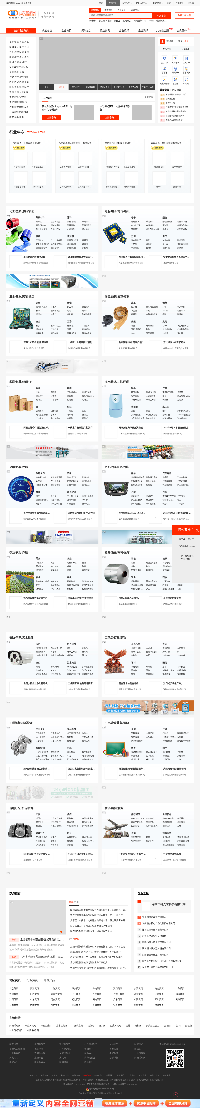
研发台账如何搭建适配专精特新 (134, 769)
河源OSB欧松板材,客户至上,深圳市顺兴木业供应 (47, 342)
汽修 (26, 77)
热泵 (16, 72)
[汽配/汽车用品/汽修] (116, 489)
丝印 (21, 62)
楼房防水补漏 (105, 21)
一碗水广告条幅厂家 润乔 (80, 427)
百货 (19, 97)
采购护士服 (168, 103)
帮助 (169, 3)
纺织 (16, 57)
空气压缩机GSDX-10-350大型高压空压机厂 (139, 513)
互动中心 (143, 3)
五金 (11, 52)
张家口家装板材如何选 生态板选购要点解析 (89, 769)
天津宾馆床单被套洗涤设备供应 (134, 427)
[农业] (20, 574)
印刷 (11, 62)
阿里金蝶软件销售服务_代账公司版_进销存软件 (46, 427)
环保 (26, 67)
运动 (26, 107)
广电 (11, 107)
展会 (16, 117)
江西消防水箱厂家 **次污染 (81, 513)
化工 (11, 42)
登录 (101, 3)
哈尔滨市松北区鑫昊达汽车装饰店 (177, 519)
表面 (26, 42)
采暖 (11, 72)
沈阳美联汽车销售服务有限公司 (36, 775)
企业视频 (124, 30)
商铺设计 (184, 49)
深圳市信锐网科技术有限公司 (175, 111)
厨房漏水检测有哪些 (128, 683)
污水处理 (23, 92)
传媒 (26, 112)
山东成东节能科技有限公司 (79, 689)
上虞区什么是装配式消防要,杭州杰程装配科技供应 (92, 342)
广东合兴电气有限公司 (172, 604)
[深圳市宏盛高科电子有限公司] (148, 628)
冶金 (16, 87)
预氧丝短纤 (168, 99)
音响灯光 (13, 112)
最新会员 (164, 90)
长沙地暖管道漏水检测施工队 (37, 513)
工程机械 (13, 102)
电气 (21, 47)
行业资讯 (105, 30)
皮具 (26, 57)
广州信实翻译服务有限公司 (174, 775)
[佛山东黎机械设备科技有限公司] (52, 287)
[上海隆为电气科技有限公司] (148, 543)
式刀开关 (126, 21)
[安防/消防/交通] (20, 659)
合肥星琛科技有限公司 (128, 348)
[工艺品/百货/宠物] (116, 659)
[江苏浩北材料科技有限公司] (148, 458)
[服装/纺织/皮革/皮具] (116, 318)
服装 (11, 57)
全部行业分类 (21, 30)
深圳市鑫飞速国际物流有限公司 (28, 143)
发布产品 (166, 49)
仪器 (21, 72)
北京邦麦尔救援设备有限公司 (35, 263)
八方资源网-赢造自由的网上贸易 (31, 14)
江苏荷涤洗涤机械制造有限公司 (132, 434)
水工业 (20, 67)
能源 (11, 87)
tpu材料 (92, 21)
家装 (21, 52)
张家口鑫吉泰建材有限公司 (79, 775)
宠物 (24, 97)
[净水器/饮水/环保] (116, 403)
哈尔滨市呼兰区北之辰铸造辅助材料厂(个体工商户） (45, 604)
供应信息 (47, 30)
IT (25, 62)
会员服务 (182, 30)
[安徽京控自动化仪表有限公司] (148, 714)
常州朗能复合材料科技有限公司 (81, 263)
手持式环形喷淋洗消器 (34, 257)
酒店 (26, 52)
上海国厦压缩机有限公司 (129, 519)
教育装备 (18, 107)
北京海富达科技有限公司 (117, 143)
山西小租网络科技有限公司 (34, 689)
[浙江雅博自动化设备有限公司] (52, 714)
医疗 (26, 87)
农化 (16, 82)
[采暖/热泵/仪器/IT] (20, 489)
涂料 (21, 42)
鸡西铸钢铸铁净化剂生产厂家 (37, 598)
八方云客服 (162, 30)
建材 (16, 52)
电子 (16, 47)
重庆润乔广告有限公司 (77, 434)
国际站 (191, 3)
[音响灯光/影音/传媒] (20, 830)
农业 (11, 82)
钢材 (21, 87)
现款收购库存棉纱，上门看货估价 (175, 95)
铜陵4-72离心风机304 (129, 598)
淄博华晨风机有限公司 (128, 604)
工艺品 (12, 97)
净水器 (12, 67)
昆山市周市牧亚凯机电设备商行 (74, 143)
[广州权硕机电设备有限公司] (148, 287)
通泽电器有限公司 (170, 263)
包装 (16, 62)
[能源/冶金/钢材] (116, 574)
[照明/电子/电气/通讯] (116, 233)
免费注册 (113, 3)
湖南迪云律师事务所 (171, 120)
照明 (11, 47)
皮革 (21, 57)
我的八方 (126, 3)
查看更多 (148, 97)
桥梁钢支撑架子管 (164, 21)
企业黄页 (66, 30)
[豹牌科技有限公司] (52, 458)
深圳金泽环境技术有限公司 (174, 689)
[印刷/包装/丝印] (20, 403)
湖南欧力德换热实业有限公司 (80, 519)
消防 (16, 92)
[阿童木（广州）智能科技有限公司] (52, 543)
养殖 (21, 82)
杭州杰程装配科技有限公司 (79, 348)
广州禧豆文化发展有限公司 (174, 107)
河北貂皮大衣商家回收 (174, 342)
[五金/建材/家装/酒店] (20, 318)
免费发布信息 (184, 15)
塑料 (16, 42)
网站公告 (176, 90)
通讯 (26, 47)
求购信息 (86, 30)
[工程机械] (20, 744)
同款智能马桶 (140, 21)
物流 (11, 117)
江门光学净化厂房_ (172, 683)
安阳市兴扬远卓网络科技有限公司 (37, 434)
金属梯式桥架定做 (172, 598)
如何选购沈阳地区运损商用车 (37, 769)
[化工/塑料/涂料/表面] (20, 233)
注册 (186, 41)
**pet (151, 21)
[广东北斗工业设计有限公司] (52, 373)
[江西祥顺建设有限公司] (52, 628)
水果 (26, 82)
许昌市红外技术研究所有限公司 (166, 143)
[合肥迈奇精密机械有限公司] (52, 799)
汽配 (11, 77)
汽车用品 (18, 77)
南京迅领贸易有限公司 (172, 116)
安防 (11, 92)
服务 (21, 117)
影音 (21, 112)
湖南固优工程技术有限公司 (34, 519)
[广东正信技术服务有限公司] (148, 373)
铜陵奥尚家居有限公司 (172, 434)
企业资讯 (143, 30)
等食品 (117, 21)
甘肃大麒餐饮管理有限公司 (79, 604)
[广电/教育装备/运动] (116, 744)
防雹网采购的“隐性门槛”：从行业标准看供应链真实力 (145, 342)
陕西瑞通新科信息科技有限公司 (132, 775)
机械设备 (23, 102)
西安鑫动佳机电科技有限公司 (131, 263)
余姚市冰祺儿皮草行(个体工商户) (177, 348)
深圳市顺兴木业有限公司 (33, 348)
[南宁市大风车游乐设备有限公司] (148, 799)
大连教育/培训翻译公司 (174, 769)
